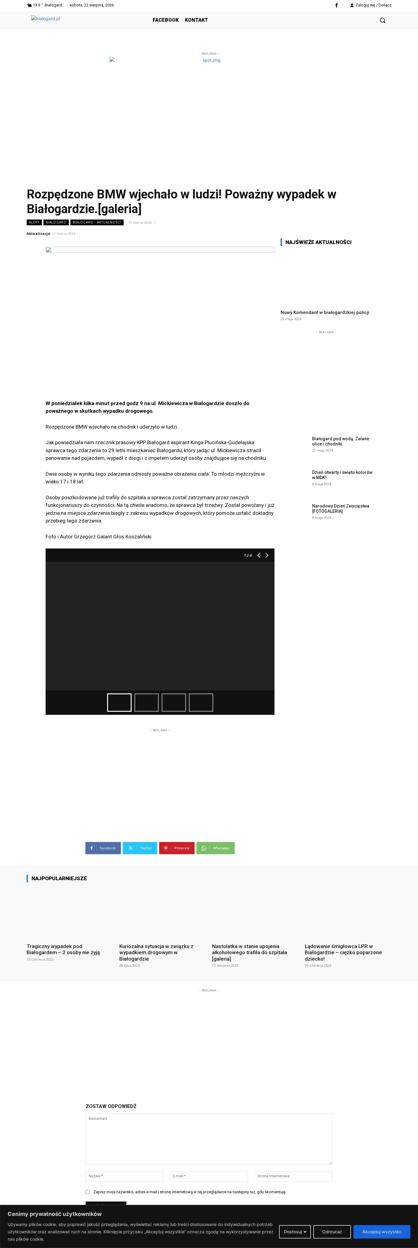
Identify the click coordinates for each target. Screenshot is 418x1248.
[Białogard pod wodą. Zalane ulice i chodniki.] (294, 448)
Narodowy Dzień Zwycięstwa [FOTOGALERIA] (340, 509)
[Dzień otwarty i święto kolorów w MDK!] (294, 482)
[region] (209, 1226)
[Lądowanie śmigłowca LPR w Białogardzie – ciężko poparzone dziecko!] (348, 912)
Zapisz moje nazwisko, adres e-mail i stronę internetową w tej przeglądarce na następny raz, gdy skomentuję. (189, 1192)
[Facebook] (336, 5)
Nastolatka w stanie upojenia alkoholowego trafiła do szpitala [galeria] (249, 952)
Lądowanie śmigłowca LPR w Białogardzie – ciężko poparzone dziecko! (343, 952)
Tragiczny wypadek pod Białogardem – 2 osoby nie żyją (63, 949)
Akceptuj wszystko (381, 1231)
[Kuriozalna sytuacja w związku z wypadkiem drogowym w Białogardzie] (162, 912)
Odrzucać (332, 1231)
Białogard (56, 222)
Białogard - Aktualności (97, 222)
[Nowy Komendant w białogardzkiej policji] (326, 278)
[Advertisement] (160, 771)
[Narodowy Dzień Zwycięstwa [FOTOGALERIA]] (294, 515)
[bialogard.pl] (77, 27)
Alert (34, 222)
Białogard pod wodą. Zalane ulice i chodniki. (340, 441)
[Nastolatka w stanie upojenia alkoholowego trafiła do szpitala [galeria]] (255, 912)
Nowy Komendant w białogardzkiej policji (325, 312)
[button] (382, 20)
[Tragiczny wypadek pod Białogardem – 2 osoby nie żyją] (70, 912)
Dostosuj (293, 1231)
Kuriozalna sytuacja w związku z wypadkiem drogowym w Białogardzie (156, 952)
